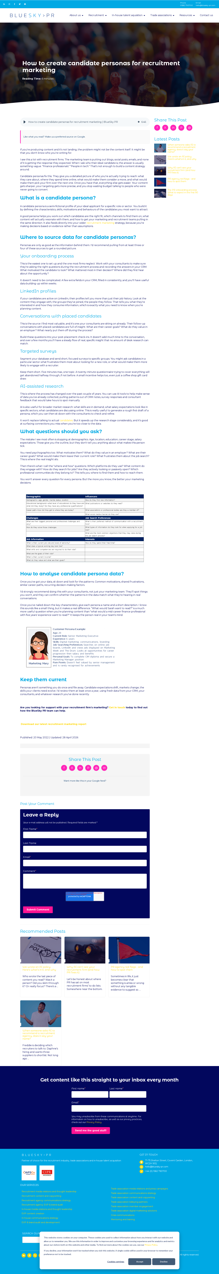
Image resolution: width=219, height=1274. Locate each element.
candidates (66, 420)
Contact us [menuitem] (206, 15)
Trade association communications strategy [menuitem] (133, 1193)
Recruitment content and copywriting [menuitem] (41, 1196)
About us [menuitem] (75, 15)
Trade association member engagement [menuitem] (132, 1206)
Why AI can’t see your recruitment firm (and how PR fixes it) (83, 970)
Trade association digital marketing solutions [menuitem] (134, 1210)
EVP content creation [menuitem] (33, 1213)
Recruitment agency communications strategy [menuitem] (46, 1200)
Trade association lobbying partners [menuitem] (129, 1202)
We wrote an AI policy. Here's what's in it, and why (39, 968)
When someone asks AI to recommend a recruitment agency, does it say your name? (38, 1034)
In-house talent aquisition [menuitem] (127, 15)
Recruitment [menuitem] (96, 15)
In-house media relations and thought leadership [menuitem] (47, 1209)
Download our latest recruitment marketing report (53, 724)
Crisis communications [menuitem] (122, 1215)
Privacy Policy (151, 1245)
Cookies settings (115, 1261)
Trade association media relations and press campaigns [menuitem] (139, 1188)
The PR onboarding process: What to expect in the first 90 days (183, 192)
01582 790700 (186, 5)
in (80, 768)
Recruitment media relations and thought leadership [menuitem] (49, 1191)
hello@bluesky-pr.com (205, 5)
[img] (139, 122)
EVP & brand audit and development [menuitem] (41, 1222)
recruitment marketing (100, 222)
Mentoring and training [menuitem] (123, 1219)
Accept (139, 1261)
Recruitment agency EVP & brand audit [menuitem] (42, 1204)
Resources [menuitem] (186, 15)
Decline (163, 1261)
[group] (85, 122)
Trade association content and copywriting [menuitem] (133, 1197)
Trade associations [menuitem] (161, 15)
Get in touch (117, 707)
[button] (25, 122)
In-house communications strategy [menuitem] (40, 1218)
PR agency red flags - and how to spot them (127, 968)
